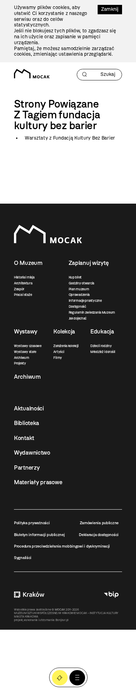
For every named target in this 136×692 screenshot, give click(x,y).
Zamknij (110, 9)
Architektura (23, 283)
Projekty (20, 363)
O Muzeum (28, 262)
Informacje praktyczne (85, 300)
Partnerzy (26, 467)
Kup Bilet (60, 678)
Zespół (19, 289)
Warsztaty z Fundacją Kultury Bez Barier (70, 138)
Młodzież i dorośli (102, 352)
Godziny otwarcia (82, 283)
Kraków (29, 594)
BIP (111, 594)
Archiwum (21, 358)
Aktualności (29, 408)
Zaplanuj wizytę (89, 262)
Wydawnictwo (32, 452)
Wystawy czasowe (27, 346)
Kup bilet (75, 277)
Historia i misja (24, 277)
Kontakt (24, 437)
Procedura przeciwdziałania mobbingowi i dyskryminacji (62, 546)
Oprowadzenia (79, 295)
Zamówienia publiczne (99, 522)
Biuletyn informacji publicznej (39, 534)
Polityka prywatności (32, 522)
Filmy (57, 358)
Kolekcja (64, 331)
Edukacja (102, 331)
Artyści (58, 352)
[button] (77, 678)
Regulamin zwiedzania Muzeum (92, 312)
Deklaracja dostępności (99, 534)
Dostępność (77, 306)
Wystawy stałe (25, 352)
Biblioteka (26, 422)
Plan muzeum (79, 289)
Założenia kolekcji (65, 346)
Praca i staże (23, 295)
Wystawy (25, 331)
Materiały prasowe (38, 482)
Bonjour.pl (61, 620)
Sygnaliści (22, 557)
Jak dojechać (78, 318)
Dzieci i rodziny (101, 346)
